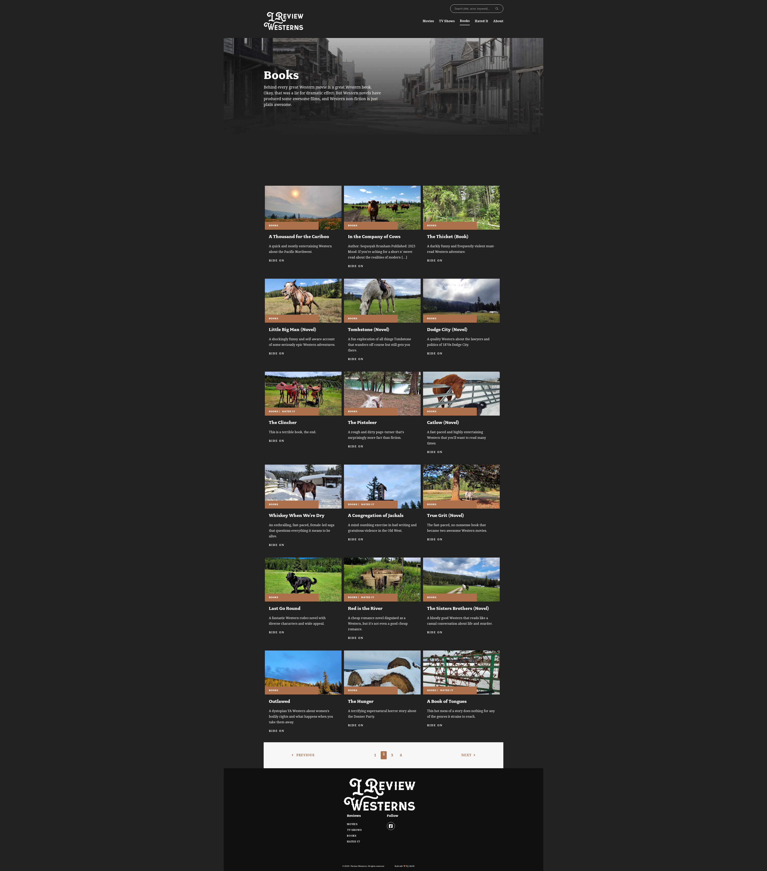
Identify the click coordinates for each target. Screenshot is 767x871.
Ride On (276, 260)
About (498, 21)
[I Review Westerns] (283, 28)
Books (465, 21)
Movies (428, 21)
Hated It (481, 21)
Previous (305, 755)
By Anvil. (410, 866)
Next (466, 755)
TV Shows (447, 21)
